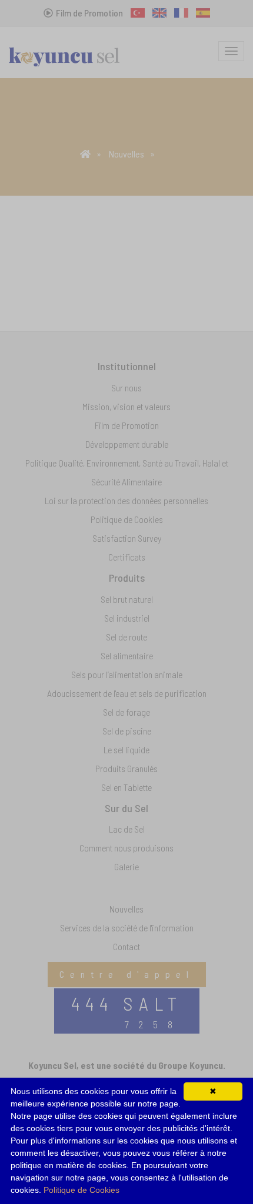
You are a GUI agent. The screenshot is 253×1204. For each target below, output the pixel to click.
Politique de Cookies (81, 1190)
